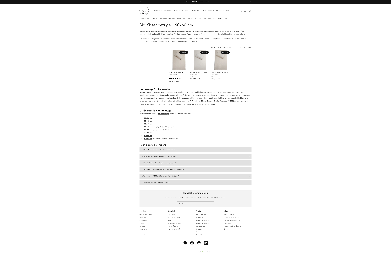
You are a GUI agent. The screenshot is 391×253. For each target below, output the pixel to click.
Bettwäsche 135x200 (202, 220)
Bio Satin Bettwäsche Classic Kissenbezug (198, 73)
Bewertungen (143, 229)
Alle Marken (143, 220)
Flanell (179, 19)
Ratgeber (142, 226)
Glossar (142, 223)
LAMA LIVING (189, 252)
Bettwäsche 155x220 (202, 223)
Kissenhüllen (200, 235)
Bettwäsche (155, 19)
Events (226, 229)
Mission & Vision (229, 214)
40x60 (204, 19)
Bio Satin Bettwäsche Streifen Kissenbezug (219, 73)
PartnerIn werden (145, 235)
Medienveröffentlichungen (232, 226)
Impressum (171, 214)
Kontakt (141, 232)
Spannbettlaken (201, 214)
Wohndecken (200, 232)
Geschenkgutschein (145, 214)
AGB (169, 220)
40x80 (214, 19)
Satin (183, 19)
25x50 (189, 19)
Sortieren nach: (216, 47)
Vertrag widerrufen (174, 229)
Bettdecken (199, 229)
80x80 (225, 19)
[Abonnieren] (211, 203)
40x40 (199, 19)
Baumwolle (172, 19)
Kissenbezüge (163, 19)
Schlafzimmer (146, 19)
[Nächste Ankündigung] (251, 2)
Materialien (227, 223)
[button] (157, 10)
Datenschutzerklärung (175, 223)
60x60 (220, 19)
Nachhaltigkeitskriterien (232, 220)
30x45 (194, 19)
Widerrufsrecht (173, 226)
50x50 (209, 19)
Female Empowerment (231, 217)
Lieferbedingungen (174, 217)
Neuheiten (142, 217)
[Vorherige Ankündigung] (140, 2)
